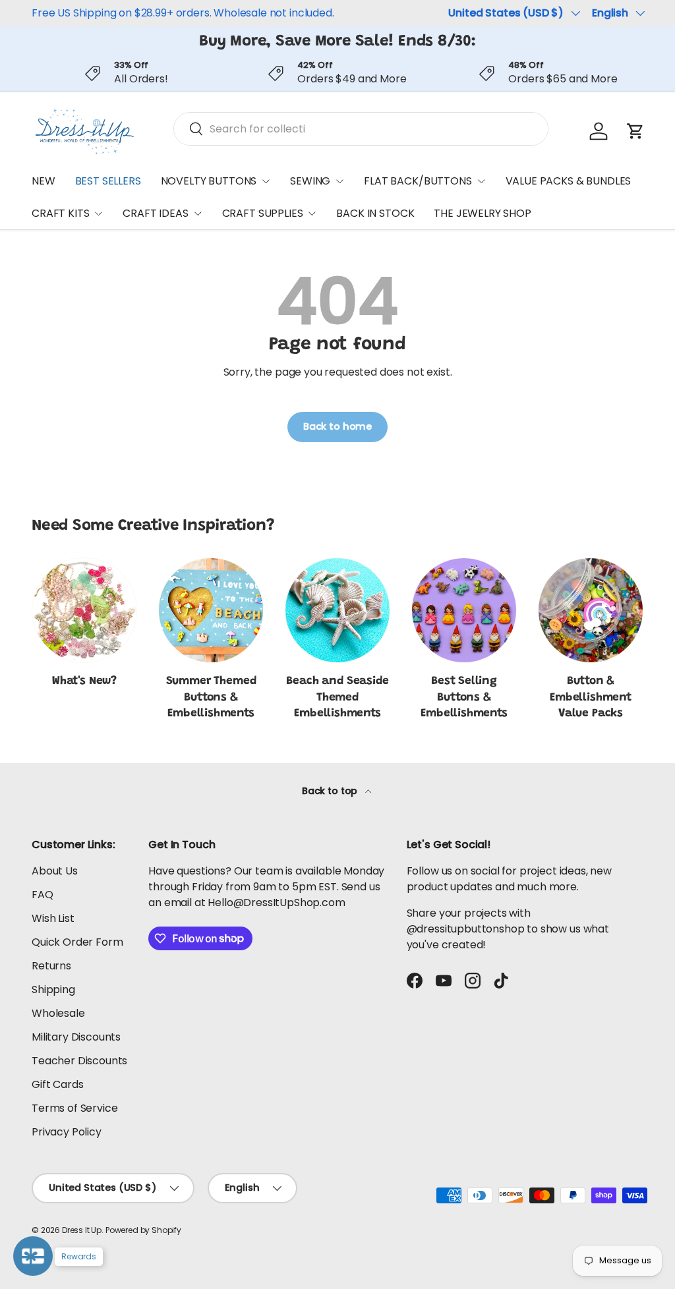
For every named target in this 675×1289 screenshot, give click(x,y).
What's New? (84, 681)
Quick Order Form (77, 942)
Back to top (331, 790)
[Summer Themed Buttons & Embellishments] (211, 610)
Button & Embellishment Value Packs (590, 697)
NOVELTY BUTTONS (209, 180)
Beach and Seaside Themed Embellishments (337, 697)
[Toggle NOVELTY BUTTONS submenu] (266, 181)
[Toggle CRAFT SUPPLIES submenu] (312, 213)
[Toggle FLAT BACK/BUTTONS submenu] (481, 181)
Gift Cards (57, 1084)
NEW (43, 180)
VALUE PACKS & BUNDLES (568, 180)
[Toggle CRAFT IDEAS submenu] (198, 213)
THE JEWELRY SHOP (482, 213)
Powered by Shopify (143, 1230)
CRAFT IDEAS (155, 213)
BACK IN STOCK (375, 213)
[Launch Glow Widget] (33, 1256)
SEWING (310, 180)
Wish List (53, 918)
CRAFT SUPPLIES (262, 213)
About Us (55, 870)
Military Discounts (76, 1037)
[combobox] (361, 129)
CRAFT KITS (60, 213)
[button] (635, 131)
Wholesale (58, 1013)
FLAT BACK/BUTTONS (417, 180)
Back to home (337, 426)
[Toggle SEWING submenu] (339, 181)
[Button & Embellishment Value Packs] (591, 610)
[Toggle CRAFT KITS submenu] (98, 213)
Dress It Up (82, 1230)
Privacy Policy (67, 1131)
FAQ (42, 894)
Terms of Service (74, 1108)
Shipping (53, 989)
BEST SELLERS (108, 180)
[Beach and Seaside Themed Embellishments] (337, 610)
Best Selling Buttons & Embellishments (464, 697)
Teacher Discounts (79, 1060)
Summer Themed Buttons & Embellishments (211, 697)
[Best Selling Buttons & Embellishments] (464, 610)
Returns (51, 965)
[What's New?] (84, 610)
